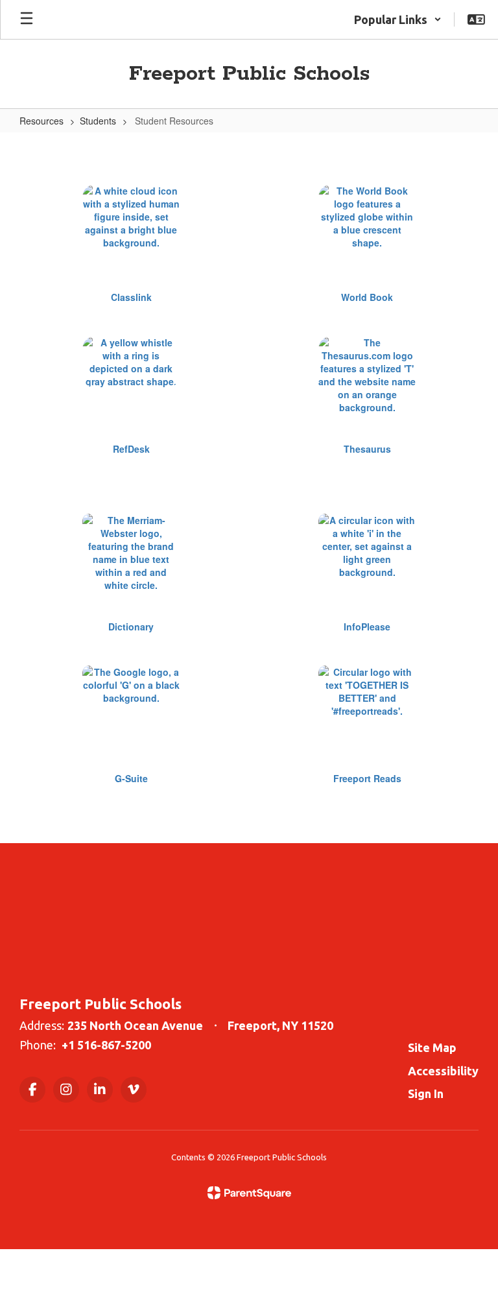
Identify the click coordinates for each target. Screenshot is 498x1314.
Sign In (426, 1093)
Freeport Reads (367, 778)
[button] (398, 19)
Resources (41, 120)
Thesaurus (367, 448)
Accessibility (443, 1070)
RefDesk (131, 448)
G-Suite (131, 778)
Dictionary (131, 626)
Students (98, 120)
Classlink (131, 297)
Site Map (432, 1047)
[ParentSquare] (249, 1192)
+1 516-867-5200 (106, 1044)
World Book (367, 297)
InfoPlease (367, 626)
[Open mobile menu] (27, 19)
